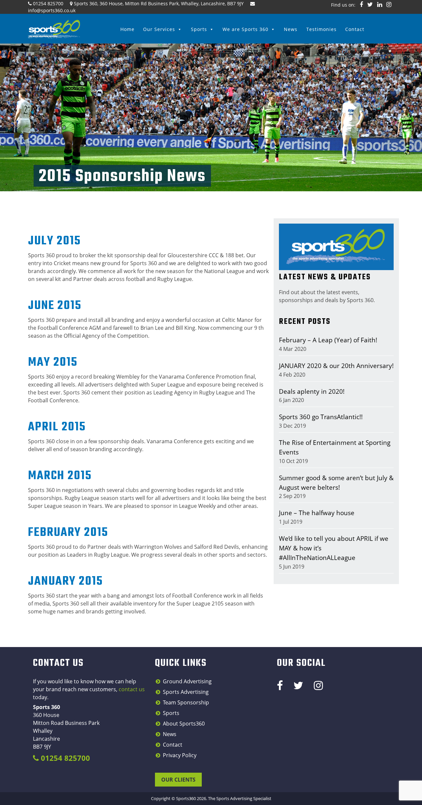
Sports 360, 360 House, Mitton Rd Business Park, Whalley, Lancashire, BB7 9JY (159, 3)
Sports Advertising (186, 692)
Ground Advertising (187, 681)
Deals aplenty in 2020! (312, 391)
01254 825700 (48, 3)
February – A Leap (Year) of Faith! (328, 339)
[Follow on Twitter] (370, 4)
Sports (199, 29)
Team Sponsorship (186, 702)
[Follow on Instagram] (388, 4)
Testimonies (321, 29)
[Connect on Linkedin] (379, 4)
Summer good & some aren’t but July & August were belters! (336, 482)
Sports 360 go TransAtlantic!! (321, 416)
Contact (354, 29)
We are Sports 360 (245, 29)
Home (127, 29)
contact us (132, 689)
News (290, 29)
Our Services (159, 29)
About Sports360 (184, 723)
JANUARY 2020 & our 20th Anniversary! (336, 365)
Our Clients (178, 779)
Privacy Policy (179, 755)
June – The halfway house (316, 512)
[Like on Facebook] (361, 4)
